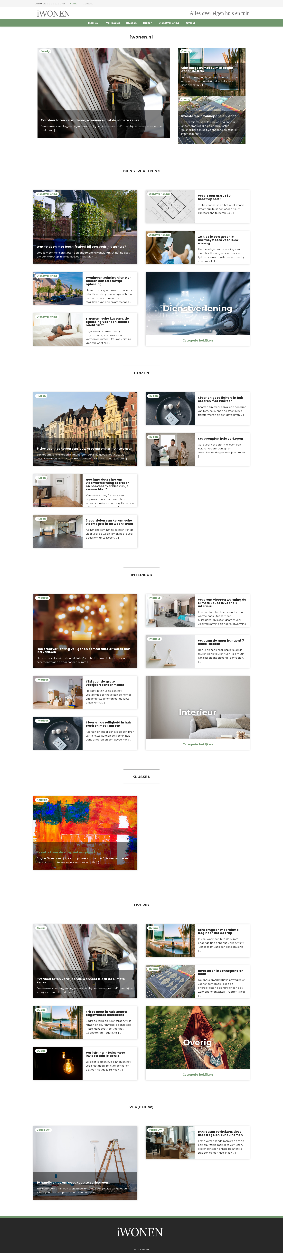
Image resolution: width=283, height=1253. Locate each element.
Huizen (147, 22)
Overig (190, 22)
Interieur (94, 22)
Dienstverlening (169, 22)
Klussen (131, 22)
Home (73, 3)
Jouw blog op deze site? (50, 3)
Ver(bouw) (113, 22)
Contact (88, 3)
